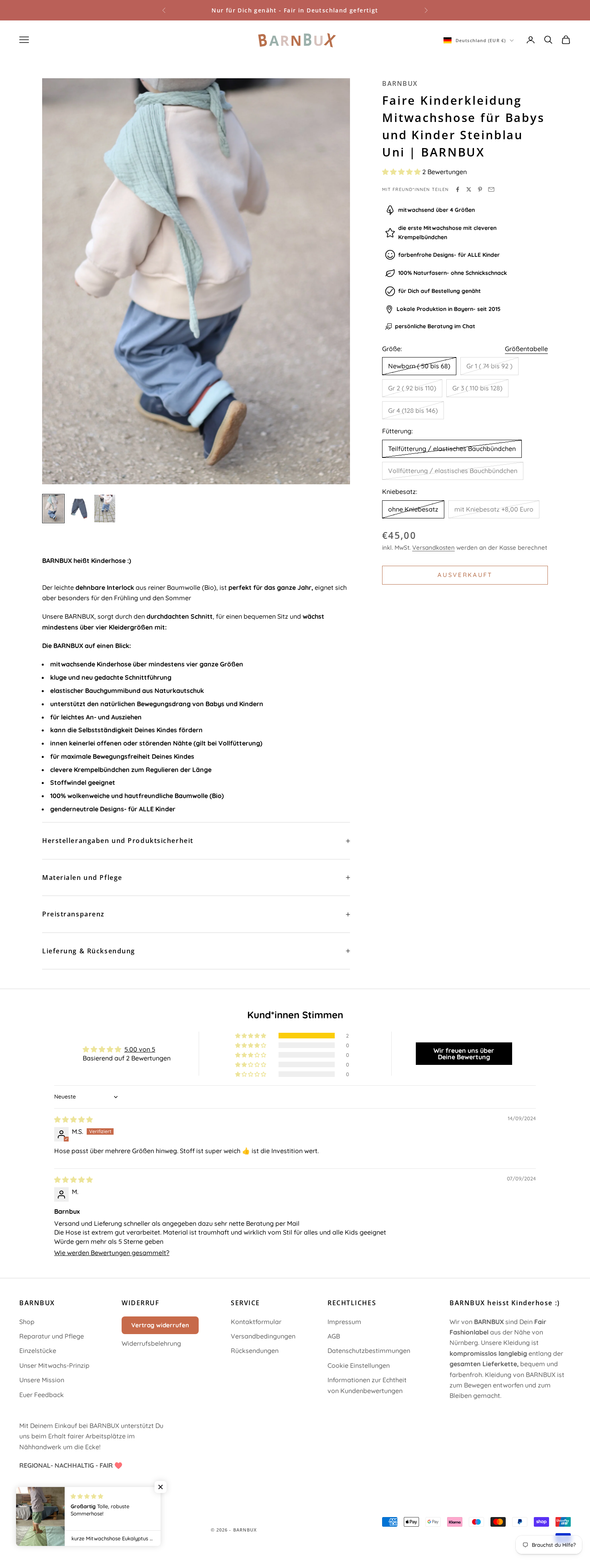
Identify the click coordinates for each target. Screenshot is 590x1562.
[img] (73, 1119)
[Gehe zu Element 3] (105, 508)
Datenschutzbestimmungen (369, 1351)
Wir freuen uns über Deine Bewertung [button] (463, 1053)
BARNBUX (400, 83)
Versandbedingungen (263, 1336)
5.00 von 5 (139, 1049)
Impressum (344, 1322)
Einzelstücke (37, 1351)
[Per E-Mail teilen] (491, 189)
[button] (402, 172)
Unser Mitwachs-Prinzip (54, 1365)
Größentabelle (526, 349)
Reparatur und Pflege (51, 1336)
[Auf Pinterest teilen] (480, 189)
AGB (334, 1336)
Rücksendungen (255, 1351)
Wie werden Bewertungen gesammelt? (111, 1253)
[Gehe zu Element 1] (53, 508)
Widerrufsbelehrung (151, 1343)
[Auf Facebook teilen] (457, 189)
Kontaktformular (256, 1322)
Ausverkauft (464, 575)
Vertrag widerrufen (160, 1325)
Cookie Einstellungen (359, 1365)
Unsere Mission (41, 1380)
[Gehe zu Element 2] (79, 508)
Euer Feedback (41, 1395)
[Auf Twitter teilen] (469, 189)
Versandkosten (433, 547)
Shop (27, 1322)
